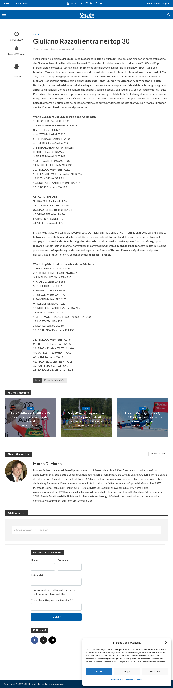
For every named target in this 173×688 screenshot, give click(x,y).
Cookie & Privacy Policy (132, 679)
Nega (127, 671)
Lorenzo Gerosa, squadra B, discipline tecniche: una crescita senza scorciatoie (142, 416)
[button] (166, 642)
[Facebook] (34, 640)
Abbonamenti (21, 3)
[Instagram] (52, 640)
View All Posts (158, 454)
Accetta (99, 671)
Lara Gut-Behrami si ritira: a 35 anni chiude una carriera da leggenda (30, 416)
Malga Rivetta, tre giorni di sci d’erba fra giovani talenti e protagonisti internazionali (86, 416)
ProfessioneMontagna (158, 3)
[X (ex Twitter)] (43, 640)
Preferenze (155, 671)
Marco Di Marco (16, 54)
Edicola (7, 3)
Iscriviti (56, 617)
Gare (36, 34)
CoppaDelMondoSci (54, 380)
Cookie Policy (115, 679)
